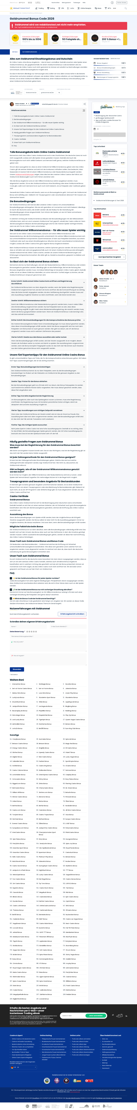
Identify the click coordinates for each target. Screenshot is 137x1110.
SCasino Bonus (71, 766)
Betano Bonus (70, 724)
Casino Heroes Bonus (73, 879)
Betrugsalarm (66, 2)
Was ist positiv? (18, 642)
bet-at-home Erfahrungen (107, 233)
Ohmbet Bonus (44, 968)
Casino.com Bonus (18, 810)
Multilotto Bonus (71, 866)
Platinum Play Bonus (46, 857)
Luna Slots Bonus (45, 693)
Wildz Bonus (43, 702)
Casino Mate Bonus (46, 923)
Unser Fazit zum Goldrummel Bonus (27, 142)
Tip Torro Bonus (44, 883)
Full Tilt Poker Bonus (72, 928)
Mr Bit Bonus (43, 986)
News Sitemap (107, 1065)
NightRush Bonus (45, 870)
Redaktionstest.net (15, 13)
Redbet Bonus (71, 994)
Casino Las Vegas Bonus (74, 919)
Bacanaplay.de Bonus (19, 711)
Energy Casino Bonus (20, 748)
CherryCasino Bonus (46, 788)
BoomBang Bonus (72, 946)
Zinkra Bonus (43, 784)
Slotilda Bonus (17, 946)
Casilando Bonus (18, 919)
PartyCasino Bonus (72, 828)
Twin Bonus (70, 888)
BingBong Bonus (71, 706)
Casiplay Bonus (71, 775)
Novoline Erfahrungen (109, 37)
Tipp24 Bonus (17, 941)
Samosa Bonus (70, 770)
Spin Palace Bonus (19, 839)
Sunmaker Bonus (45, 739)
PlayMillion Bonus (45, 711)
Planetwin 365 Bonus (46, 937)
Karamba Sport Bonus (20, 848)
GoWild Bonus (17, 766)
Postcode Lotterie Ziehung (80, 1047)
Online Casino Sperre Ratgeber (22, 1057)
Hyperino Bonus (18, 888)
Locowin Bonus (18, 928)
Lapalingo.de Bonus (72, 702)
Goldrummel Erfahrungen (24, 174)
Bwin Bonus (17, 986)
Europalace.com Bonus (21, 828)
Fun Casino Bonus (19, 879)
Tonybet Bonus (17, 815)
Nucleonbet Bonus (72, 915)
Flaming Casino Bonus (73, 784)
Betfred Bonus (17, 806)
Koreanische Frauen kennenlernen (53, 1050)
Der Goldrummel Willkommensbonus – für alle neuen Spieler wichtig (39, 123)
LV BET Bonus (69, 823)
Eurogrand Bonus (72, 839)
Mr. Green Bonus (71, 788)
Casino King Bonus (45, 766)
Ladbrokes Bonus (46, 990)
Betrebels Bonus (44, 915)
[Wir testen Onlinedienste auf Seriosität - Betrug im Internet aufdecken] (21, 8)
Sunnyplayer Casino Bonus (48, 866)
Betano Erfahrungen (109, 216)
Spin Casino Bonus (72, 897)
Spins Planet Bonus (45, 955)
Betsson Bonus (44, 744)
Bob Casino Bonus (45, 757)
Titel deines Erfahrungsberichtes (22, 636)
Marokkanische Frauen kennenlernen (54, 1052)
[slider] (31, 631)
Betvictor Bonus (44, 797)
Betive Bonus (43, 801)
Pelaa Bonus (43, 972)
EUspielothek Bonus (45, 715)
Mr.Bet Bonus (17, 955)
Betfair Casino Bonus (46, 901)
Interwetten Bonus (18, 684)
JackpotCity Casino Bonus (48, 828)
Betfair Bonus (43, 806)
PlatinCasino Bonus (72, 832)
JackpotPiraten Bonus (19, 706)
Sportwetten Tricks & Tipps (20, 1052)
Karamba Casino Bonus (21, 852)
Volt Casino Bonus (45, 950)
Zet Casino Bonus (19, 883)
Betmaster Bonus (18, 788)
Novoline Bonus (70, 684)
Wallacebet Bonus (45, 770)
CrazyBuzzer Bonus (19, 739)
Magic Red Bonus (71, 744)
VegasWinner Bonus (73, 875)
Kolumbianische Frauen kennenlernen (54, 1047)
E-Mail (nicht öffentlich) (59, 626)
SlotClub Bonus (17, 819)
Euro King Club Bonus (72, 728)
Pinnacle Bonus (70, 797)
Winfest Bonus (17, 752)
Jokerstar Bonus (71, 688)
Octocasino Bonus (18, 779)
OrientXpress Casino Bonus (48, 775)
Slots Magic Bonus (18, 715)
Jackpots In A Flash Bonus (21, 870)
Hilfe (84, 2)
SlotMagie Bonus (44, 684)
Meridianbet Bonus (72, 932)
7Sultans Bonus (18, 910)
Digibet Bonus (17, 757)
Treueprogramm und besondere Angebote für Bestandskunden (37, 136)
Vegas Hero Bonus (19, 950)
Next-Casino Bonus (72, 923)
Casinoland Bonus (46, 897)
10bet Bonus (70, 801)
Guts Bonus (70, 815)
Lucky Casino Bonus (46, 875)
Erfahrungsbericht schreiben (72, 614)
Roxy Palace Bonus (71, 779)
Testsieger (76, 2)
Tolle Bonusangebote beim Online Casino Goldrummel (34, 116)
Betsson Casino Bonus (20, 744)
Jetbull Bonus (17, 932)
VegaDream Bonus (19, 923)
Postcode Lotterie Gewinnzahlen (82, 1052)
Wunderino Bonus (71, 697)
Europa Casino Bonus (73, 819)
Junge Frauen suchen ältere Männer (53, 1055)
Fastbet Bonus (44, 761)
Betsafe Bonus (70, 792)
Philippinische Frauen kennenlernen (53, 1039)
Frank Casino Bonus (73, 986)
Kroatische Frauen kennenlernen (52, 1044)
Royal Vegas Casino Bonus (22, 968)
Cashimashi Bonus (46, 910)
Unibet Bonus (17, 801)
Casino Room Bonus (46, 888)
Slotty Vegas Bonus (72, 955)
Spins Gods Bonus (45, 981)
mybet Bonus (17, 990)
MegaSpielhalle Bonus (20, 994)
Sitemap (105, 1063)
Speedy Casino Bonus (46, 752)
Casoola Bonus (18, 892)
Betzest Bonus (70, 857)
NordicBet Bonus (71, 806)
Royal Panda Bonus (72, 848)
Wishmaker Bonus (19, 977)
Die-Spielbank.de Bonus (47, 848)
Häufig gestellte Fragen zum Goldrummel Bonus (32, 132)
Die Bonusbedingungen (22, 119)
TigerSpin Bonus (44, 720)
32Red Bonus (43, 823)
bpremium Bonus (45, 852)
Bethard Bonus (44, 819)
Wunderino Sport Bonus (47, 697)
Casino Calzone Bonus (20, 770)
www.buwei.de (75, 1092)
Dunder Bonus (18, 901)
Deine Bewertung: (17, 631)
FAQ (15, 146)
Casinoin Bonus (71, 977)
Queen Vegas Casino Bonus (75, 720)
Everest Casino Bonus (19, 823)
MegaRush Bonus (45, 892)
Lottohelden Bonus (18, 775)
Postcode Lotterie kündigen (81, 1055)
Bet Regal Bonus (44, 879)
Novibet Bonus (70, 861)
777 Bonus (69, 870)
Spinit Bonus (70, 901)
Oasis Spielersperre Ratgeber (21, 1055)
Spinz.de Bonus (70, 739)
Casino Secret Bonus (19, 866)
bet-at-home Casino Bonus (22, 688)
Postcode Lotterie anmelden (81, 1039)
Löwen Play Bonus (71, 693)
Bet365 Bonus (43, 728)
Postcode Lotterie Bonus (110, 152)
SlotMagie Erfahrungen (70, 37)
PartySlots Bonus (18, 844)
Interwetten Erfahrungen (31, 37)
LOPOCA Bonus (71, 883)
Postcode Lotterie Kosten (80, 1041)
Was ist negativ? (19, 655)
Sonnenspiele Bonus (46, 959)
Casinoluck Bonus (71, 852)
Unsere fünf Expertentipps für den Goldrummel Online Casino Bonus (39, 129)
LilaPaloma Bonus (46, 994)
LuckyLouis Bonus (18, 697)
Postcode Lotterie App (79, 1044)
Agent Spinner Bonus (47, 977)
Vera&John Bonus (46, 844)
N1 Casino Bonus (71, 748)
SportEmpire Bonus (72, 761)
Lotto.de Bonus (109, 161)
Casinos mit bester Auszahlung (22, 1041)
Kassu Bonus (16, 959)
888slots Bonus (71, 981)
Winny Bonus (43, 779)
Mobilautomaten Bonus (21, 937)
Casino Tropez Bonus (46, 815)
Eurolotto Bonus (44, 928)
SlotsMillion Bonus (45, 946)
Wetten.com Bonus (45, 792)
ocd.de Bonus (44, 999)
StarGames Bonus (45, 724)
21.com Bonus (70, 950)
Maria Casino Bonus (19, 972)
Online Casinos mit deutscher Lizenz (23, 1039)
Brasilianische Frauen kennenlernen (53, 1041)
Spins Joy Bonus (71, 844)
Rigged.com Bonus (19, 784)
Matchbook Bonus (18, 861)
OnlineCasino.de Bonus (48, 906)
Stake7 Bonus (70, 752)
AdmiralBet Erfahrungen (110, 250)
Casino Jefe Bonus (19, 906)
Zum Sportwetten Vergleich (109, 257)
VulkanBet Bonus (18, 761)
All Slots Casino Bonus (73, 810)
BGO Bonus (70, 906)
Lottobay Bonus (109, 169)
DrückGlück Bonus (18, 702)
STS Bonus (42, 963)
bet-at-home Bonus (46, 688)
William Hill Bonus (18, 792)
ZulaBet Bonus (71, 959)
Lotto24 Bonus (17, 728)
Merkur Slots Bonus (18, 693)
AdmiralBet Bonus (18, 724)
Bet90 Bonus (16, 915)
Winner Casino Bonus (19, 797)
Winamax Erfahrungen (110, 241)
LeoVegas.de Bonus (45, 706)
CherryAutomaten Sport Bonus (47, 833)
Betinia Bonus (71, 990)
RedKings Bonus (70, 711)
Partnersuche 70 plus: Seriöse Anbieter (51, 1059)
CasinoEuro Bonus (45, 810)
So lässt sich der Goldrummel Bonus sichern (30, 126)
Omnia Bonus (17, 963)
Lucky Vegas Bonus (72, 757)
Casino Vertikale (20, 139)
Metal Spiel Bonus (19, 875)
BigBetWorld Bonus (19, 999)
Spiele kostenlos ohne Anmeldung (23, 1044)
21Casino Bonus (71, 910)
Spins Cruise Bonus (19, 981)
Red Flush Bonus (71, 937)
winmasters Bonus (72, 968)
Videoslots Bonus (45, 861)
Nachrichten (56, 2)
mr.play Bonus (71, 963)
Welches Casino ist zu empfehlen (22, 1047)
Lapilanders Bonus (45, 941)
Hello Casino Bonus (18, 857)
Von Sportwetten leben (19, 1050)
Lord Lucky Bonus (18, 720)
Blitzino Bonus (17, 897)
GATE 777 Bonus (45, 932)
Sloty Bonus (43, 839)
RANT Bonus (43, 919)
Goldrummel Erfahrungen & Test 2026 (110, 200)
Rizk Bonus (69, 892)
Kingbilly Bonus (44, 748)
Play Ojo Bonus (71, 715)
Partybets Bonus (71, 941)
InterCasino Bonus (18, 832)
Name (13, 626)
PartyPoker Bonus (72, 972)
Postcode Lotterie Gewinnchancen (83, 1050)
